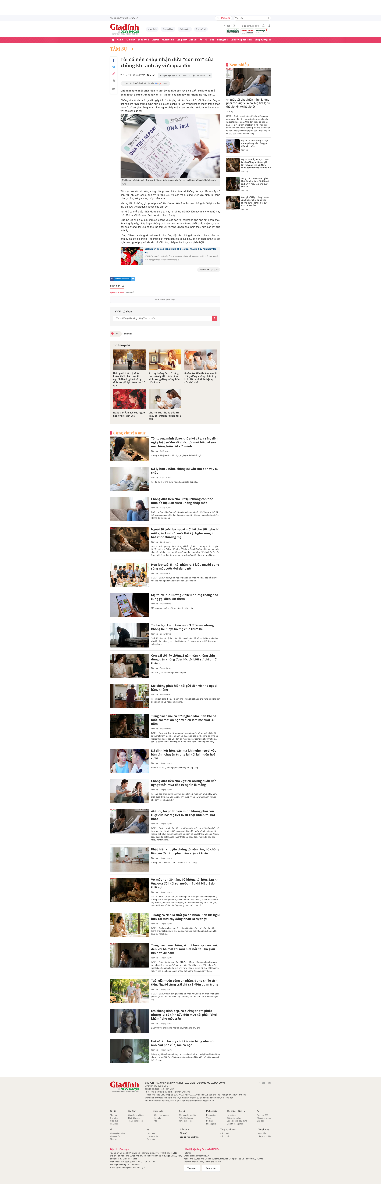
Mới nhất (225, 18)
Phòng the (222, 39)
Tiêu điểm (262, 1133)
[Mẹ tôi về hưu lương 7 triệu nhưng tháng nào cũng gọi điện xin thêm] (129, 605)
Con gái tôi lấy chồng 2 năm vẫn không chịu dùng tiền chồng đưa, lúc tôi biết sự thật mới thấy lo (184, 659)
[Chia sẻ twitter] (113, 67)
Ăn (201, 39)
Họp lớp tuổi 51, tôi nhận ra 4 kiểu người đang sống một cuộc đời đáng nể (185, 566)
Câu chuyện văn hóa (187, 1115)
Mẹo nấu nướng (264, 1118)
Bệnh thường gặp (161, 1115)
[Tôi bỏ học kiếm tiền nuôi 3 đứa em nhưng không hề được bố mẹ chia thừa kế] (129, 635)
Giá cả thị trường (234, 1118)
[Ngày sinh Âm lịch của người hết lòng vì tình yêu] (129, 399)
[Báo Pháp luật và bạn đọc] (247, 31)
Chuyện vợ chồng (135, 1115)
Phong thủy (115, 1136)
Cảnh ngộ (224, 1133)
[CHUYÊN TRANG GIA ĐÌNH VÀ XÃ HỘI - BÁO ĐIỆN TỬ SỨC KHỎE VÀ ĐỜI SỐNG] (124, 29)
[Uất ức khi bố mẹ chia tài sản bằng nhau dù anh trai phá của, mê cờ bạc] (129, 1051)
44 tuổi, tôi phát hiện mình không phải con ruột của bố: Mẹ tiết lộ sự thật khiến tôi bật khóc (183, 815)
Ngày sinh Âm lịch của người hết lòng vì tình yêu (129, 414)
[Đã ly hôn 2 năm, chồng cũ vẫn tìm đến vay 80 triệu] (129, 479)
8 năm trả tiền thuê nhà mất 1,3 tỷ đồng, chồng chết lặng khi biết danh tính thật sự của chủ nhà (200, 378)
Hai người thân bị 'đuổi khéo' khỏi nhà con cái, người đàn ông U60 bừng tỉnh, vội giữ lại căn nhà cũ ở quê (129, 379)
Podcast (209, 1121)
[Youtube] (228, 26)
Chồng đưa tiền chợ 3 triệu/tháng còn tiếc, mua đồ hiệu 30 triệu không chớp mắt (182, 501)
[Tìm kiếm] (268, 18)
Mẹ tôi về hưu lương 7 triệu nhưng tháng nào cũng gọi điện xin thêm (184, 597)
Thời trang (150, 1133)
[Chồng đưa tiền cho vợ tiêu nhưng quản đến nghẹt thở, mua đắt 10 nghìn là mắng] (129, 791)
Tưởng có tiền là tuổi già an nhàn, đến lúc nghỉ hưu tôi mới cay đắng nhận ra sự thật (185, 917)
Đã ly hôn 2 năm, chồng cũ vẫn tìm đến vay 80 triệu (184, 471)
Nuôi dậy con (134, 1118)
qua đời (128, 333)
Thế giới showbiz (186, 1118)
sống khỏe (168, 29)
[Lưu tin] (113, 81)
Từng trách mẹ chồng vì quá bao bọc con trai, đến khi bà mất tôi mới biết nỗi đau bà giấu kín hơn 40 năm (184, 949)
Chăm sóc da (152, 1136)
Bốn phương (261, 39)
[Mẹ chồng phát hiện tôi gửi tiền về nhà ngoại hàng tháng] (129, 696)
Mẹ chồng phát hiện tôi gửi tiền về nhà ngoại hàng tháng (184, 688)
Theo (208, 270)
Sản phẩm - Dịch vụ (187, 39)
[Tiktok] (234, 25)
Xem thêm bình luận (165, 299)
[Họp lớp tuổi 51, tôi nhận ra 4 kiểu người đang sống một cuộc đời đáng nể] (129, 575)
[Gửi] (214, 318)
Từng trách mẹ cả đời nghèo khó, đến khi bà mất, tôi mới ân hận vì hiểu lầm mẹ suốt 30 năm (183, 720)
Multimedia (168, 39)
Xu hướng (231, 1115)
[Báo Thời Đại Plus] (261, 31)
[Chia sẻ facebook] (113, 60)
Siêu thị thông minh (235, 1124)
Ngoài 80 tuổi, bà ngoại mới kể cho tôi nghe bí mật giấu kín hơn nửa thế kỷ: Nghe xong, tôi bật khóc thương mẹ (184, 533)
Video (208, 1118)
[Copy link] (113, 73)
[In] (113, 89)
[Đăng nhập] (269, 25)
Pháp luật (114, 1124)
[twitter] (133, 279)
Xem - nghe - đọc (186, 1121)
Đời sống (114, 1118)
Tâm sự (119, 49)
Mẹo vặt (113, 1139)
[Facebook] (224, 26)
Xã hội (120, 39)
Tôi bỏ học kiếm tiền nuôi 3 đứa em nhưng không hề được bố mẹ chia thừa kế (182, 627)
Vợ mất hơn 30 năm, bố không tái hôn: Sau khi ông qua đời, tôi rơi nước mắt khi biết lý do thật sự (185, 883)
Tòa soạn (191, 1168)
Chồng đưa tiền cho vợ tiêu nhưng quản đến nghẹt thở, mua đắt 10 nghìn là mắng (184, 783)
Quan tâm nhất (117, 292)
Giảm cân (150, 1139)
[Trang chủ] (112, 40)
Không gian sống (117, 1133)
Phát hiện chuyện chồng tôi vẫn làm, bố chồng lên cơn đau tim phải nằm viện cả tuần (185, 851)
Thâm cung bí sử (135, 1121)
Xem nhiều (239, 64)
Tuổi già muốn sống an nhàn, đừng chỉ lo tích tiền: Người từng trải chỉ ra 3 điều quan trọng (184, 982)
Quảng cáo (211, 1168)
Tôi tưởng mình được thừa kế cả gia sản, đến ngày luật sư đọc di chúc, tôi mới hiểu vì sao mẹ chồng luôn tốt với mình (184, 442)
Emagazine (211, 1115)
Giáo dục (114, 1121)
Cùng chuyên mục (129, 432)
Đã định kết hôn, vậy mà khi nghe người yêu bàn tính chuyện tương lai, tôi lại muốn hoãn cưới (184, 754)
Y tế (155, 1121)
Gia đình (131, 39)
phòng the (185, 29)
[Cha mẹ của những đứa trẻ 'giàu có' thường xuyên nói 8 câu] (165, 399)
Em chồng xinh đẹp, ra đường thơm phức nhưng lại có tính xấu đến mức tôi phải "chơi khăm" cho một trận (184, 1014)
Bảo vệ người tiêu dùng (237, 1121)
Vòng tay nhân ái (228, 1129)
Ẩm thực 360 (262, 1115)
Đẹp (212, 39)
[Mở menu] (270, 40)
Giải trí (155, 39)
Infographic (211, 1124)
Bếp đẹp (260, 1121)
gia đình (153, 29)
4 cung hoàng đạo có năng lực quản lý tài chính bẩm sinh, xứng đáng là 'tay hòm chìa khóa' (164, 378)
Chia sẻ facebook (122, 279)
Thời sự (113, 1115)
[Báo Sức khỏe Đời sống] (233, 31)
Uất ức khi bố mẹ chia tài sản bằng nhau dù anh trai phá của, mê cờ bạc (183, 1043)
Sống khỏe (143, 39)
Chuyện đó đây (264, 1136)
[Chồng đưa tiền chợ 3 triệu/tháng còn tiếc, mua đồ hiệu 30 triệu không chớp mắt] (129, 509)
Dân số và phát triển (241, 39)
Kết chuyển (225, 1136)
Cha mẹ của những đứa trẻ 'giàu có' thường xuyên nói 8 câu (165, 415)
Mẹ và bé (202, 29)
